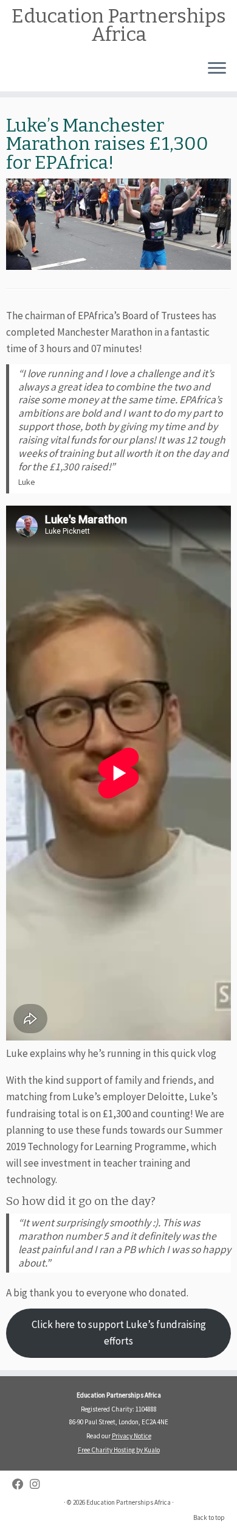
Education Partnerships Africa (119, 25)
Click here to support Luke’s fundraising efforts (119, 1333)
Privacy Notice (131, 1436)
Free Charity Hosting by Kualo (119, 1450)
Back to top (209, 1517)
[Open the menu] (217, 69)
